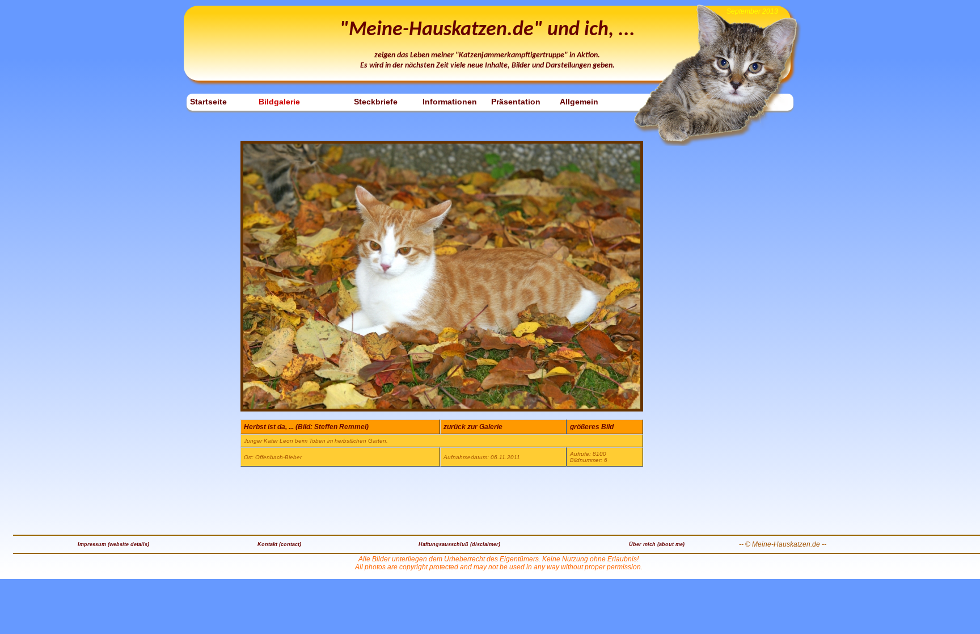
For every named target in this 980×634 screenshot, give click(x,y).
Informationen (450, 101)
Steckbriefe (376, 101)
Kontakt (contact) (279, 544)
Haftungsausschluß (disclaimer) (459, 544)
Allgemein (579, 101)
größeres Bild (592, 427)
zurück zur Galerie (472, 427)
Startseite (208, 101)
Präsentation (515, 101)
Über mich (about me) (657, 544)
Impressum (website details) (113, 544)
